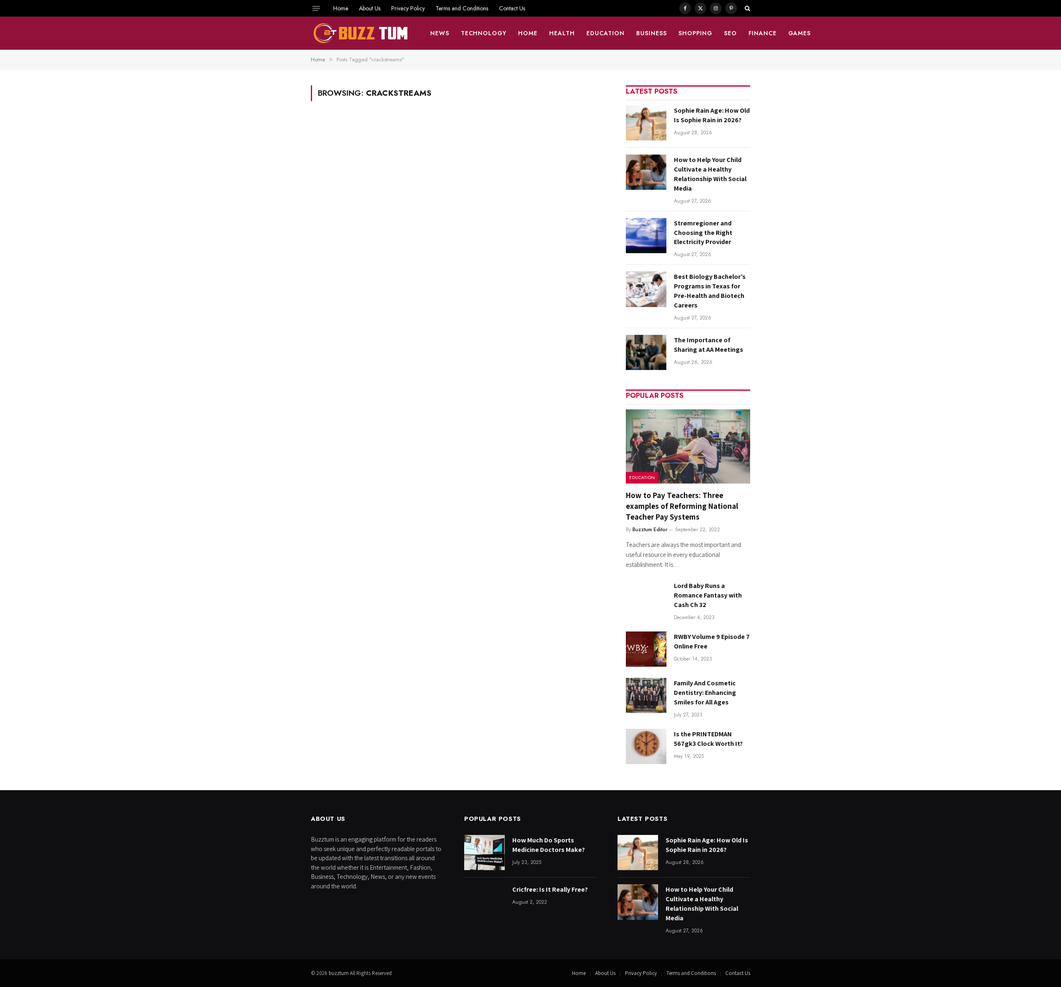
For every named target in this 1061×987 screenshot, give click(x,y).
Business (651, 33)
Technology (484, 33)
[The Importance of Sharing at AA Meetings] (646, 352)
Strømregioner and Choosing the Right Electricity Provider (703, 233)
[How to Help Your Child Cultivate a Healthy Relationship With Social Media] (646, 172)
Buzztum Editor (649, 529)
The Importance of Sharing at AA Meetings (708, 345)
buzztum (339, 973)
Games (799, 33)
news (439, 33)
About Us (369, 8)
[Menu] (316, 8)
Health (562, 33)
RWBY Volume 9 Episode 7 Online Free (712, 641)
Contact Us (512, 8)
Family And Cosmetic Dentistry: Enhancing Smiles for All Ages (705, 692)
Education (605, 33)
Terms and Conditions (462, 8)
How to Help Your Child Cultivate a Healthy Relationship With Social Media (710, 174)
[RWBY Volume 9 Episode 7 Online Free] (646, 649)
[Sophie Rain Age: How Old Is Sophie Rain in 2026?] (646, 122)
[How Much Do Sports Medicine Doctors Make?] (484, 852)
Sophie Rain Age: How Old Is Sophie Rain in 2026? (712, 115)
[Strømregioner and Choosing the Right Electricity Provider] (646, 235)
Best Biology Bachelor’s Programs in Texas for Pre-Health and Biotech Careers (710, 291)
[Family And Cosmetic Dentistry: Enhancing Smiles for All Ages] (646, 695)
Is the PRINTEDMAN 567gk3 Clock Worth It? (708, 739)
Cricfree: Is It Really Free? (550, 889)
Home (340, 8)
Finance (763, 33)
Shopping (695, 33)
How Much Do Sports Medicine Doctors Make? (548, 845)
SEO (730, 33)
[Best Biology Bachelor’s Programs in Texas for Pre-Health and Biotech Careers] (646, 289)
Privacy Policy (408, 8)
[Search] (746, 8)
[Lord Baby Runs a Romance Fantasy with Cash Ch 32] (646, 598)
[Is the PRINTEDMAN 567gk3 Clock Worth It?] (646, 746)
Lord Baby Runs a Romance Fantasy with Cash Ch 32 (708, 595)
